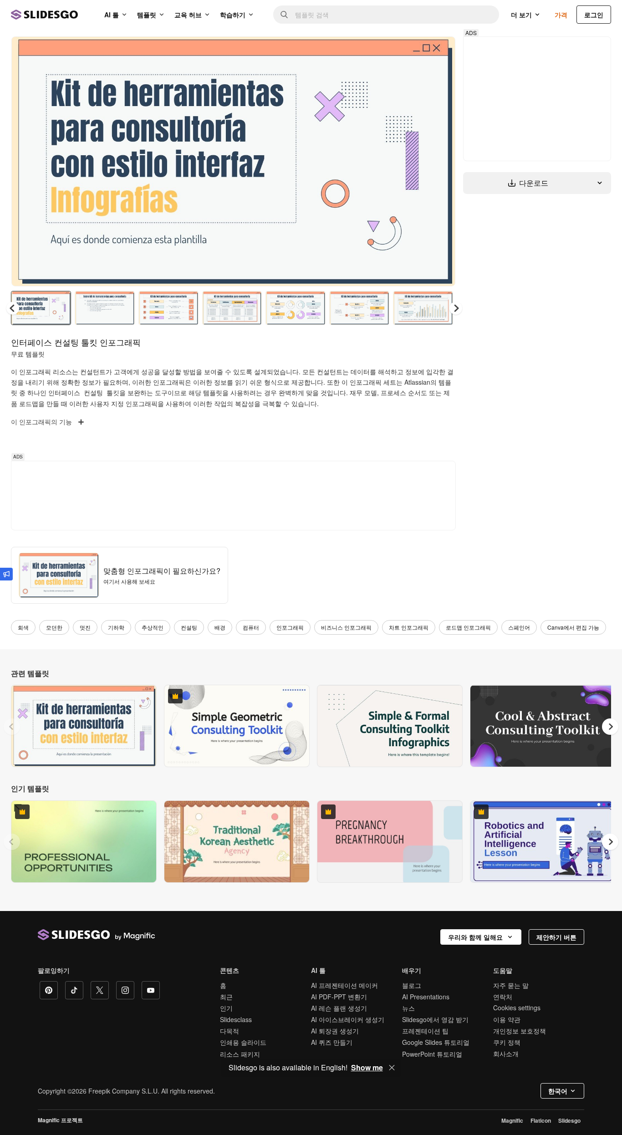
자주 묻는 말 (511, 985)
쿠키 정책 (506, 1042)
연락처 (502, 996)
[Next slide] (441, 161)
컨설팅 (189, 627)
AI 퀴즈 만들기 (331, 1042)
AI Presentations (425, 996)
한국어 (557, 1090)
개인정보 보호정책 (519, 1030)
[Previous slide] (12, 726)
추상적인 (152, 627)
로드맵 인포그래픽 (468, 627)
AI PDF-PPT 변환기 (339, 996)
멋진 (85, 627)
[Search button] (284, 14)
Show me (367, 1068)
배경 (219, 627)
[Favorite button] (416, 51)
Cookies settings (516, 1008)
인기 (226, 1008)
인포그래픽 (290, 627)
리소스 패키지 (240, 1054)
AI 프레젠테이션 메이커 (344, 985)
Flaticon (540, 1120)
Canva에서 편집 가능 (573, 627)
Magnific (512, 1120)
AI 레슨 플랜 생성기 (339, 1008)
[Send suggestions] (6, 574)
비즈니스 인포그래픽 (346, 627)
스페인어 (519, 627)
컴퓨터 (251, 627)
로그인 (593, 14)
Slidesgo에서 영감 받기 (435, 1019)
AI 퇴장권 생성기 (335, 1030)
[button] (456, 308)
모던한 (54, 627)
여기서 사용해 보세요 (129, 581)
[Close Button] (392, 1067)
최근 (226, 996)
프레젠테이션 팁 (425, 1030)
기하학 (116, 627)
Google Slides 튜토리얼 (435, 1042)
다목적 (229, 1030)
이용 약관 (506, 1019)
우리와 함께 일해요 (475, 937)
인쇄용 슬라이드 (243, 1042)
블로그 (411, 985)
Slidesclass (236, 1019)
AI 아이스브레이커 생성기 (347, 1019)
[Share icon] (440, 51)
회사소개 (506, 1053)
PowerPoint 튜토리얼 (432, 1054)
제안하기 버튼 (556, 937)
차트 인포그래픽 (408, 627)
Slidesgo (569, 1120)
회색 (23, 627)
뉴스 (408, 1008)
